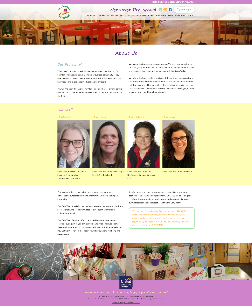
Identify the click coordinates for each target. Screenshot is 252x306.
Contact (191, 15)
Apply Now (180, 15)
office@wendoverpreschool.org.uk (150, 299)
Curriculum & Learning (108, 15)
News (170, 15)
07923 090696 (124, 299)
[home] (63, 12)
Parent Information (157, 15)
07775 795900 (99, 299)
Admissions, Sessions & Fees (133, 15)
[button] (184, 10)
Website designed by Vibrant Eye (126, 303)
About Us (91, 15)
